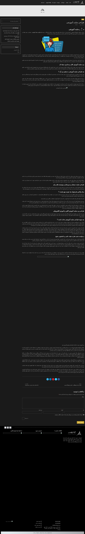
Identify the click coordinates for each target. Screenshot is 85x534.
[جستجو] (3, 21)
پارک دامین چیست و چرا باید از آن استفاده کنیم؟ (11, 30)
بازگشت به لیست (53, 384)
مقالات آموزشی (16, 50)
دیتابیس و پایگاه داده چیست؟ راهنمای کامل (12, 39)
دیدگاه (83, 396)
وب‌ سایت (40, 410)
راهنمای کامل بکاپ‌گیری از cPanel (13, 41)
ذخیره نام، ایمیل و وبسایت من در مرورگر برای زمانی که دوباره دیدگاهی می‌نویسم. (69, 414)
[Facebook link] (59, 379)
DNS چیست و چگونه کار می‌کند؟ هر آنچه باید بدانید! (11, 33)
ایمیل (62, 410)
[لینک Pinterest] (53, 379)
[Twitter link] (56, 379)
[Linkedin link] (50, 379)
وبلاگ (41, 12)
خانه (43, 12)
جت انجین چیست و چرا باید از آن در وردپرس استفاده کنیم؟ (11, 37)
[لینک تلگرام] (47, 379)
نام (83, 410)
